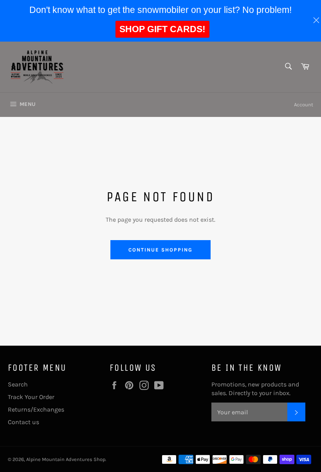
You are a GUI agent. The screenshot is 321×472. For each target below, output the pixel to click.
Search (18, 384)
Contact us (23, 422)
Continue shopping (160, 250)
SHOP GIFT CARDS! (162, 29)
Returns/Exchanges (36, 409)
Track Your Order (31, 397)
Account (303, 105)
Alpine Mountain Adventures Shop (65, 459)
